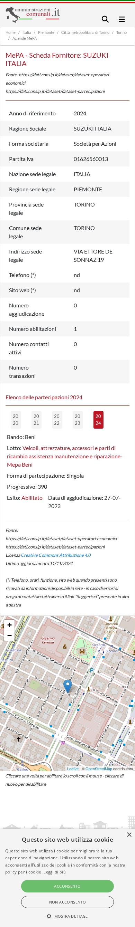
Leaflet (73, 768)
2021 (36, 419)
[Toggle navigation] (105, 19)
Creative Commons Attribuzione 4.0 (55, 555)
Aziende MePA (24, 38)
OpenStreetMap (99, 768)
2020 (15, 419)
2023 (77, 419)
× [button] (129, 835)
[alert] (67, 878)
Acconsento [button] (67, 886)
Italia (26, 32)
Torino (121, 32)
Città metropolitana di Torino (85, 32)
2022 (57, 419)
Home (11, 32)
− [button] (9, 635)
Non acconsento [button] (67, 902)
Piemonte (46, 32)
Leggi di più (55, 872)
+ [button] (9, 625)
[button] (67, 915)
